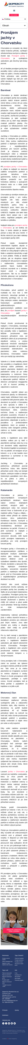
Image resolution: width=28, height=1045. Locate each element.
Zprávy (17, 1010)
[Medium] (12, 1023)
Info (16, 970)
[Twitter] (15, 1023)
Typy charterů (19, 955)
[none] (14, 19)
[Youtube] (9, 1023)
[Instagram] (3, 1023)
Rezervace (5, 955)
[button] (25, 25)
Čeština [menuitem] (7, 19)
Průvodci (4, 1010)
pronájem (11, 310)
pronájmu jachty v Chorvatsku (15, 167)
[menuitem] (14, 19)
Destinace (5, 1015)
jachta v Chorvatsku (16, 772)
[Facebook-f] (6, 1023)
